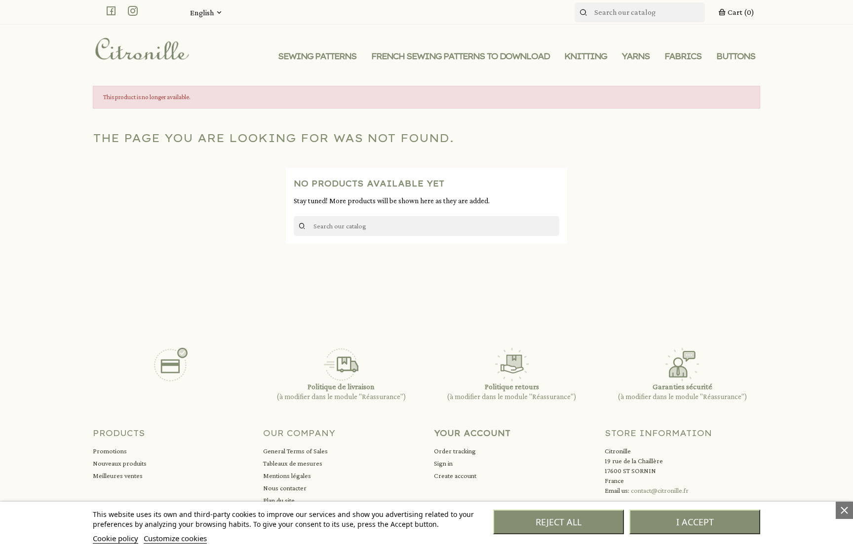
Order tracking (455, 451)
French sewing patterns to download (460, 56)
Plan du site (279, 500)
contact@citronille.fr (660, 490)
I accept (695, 522)
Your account (472, 433)
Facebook (111, 11)
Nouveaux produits (120, 463)
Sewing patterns (317, 56)
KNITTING (585, 56)
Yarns (635, 56)
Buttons (735, 56)
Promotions (110, 451)
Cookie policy (115, 538)
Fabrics (682, 56)
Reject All (559, 522)
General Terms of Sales (295, 451)
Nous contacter (285, 488)
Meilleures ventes (118, 475)
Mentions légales (287, 475)
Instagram (133, 11)
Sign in (443, 463)
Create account (455, 475)
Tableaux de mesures (292, 463)
